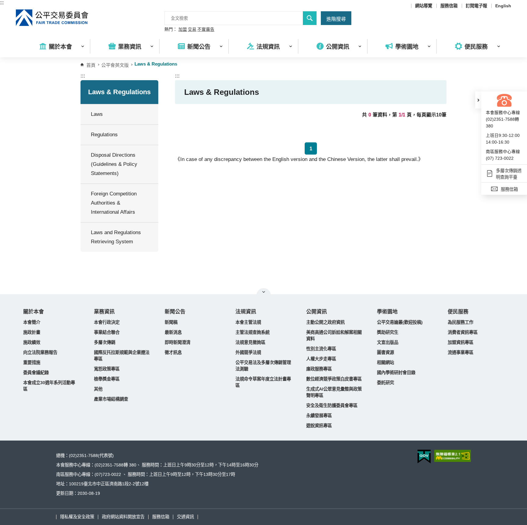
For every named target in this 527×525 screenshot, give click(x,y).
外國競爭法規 (248, 352)
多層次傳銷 (104, 342)
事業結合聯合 (107, 332)
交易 (192, 29)
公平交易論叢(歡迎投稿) (400, 322)
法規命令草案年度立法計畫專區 (263, 382)
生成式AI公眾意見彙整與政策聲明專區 (334, 392)
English (503, 6)
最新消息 (173, 332)
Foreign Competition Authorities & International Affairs (114, 203)
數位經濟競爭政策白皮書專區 (334, 379)
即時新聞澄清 (177, 342)
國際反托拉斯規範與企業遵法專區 (121, 355)
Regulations (104, 135)
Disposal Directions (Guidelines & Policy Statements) (114, 164)
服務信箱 (448, 6)
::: (2, 2)
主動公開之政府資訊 (325, 322)
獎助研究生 (387, 332)
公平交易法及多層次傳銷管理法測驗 (263, 365)
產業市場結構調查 (111, 399)
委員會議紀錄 (36, 372)
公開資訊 (316, 312)
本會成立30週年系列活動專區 (49, 385)
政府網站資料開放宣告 (123, 517)
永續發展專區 (319, 415)
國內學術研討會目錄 (396, 372)
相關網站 (385, 362)
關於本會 (33, 312)
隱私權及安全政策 (77, 517)
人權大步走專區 (321, 358)
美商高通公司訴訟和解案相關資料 (334, 335)
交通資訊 (185, 517)
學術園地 (387, 312)
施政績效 (31, 342)
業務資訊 (104, 312)
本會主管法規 (248, 322)
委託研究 (385, 382)
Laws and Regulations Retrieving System (116, 237)
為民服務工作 (460, 322)
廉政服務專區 (319, 368)
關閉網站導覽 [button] (263, 291)
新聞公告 (175, 312)
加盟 (182, 29)
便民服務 (458, 312)
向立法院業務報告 (40, 352)
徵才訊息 (173, 352)
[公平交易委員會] (52, 17)
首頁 (90, 65)
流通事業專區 (460, 352)
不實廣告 (205, 29)
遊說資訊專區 (319, 425)
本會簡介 (31, 322)
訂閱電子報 (476, 6)
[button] (478, 100)
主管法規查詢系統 (252, 332)
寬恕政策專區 (107, 368)
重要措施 (31, 362)
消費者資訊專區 (463, 332)
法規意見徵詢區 (250, 342)
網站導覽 (423, 6)
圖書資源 (385, 352)
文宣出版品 (387, 342)
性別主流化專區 (321, 348)
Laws (97, 114)
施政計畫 (31, 332)
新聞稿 (171, 322)
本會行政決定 (107, 322)
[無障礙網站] (452, 456)
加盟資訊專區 (460, 342)
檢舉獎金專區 (107, 379)
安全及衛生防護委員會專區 (331, 405)
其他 (98, 389)
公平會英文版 (115, 65)
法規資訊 (245, 312)
